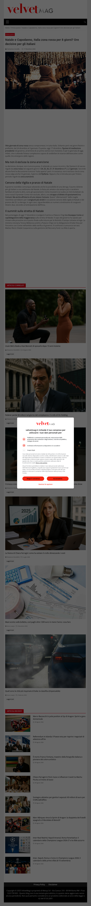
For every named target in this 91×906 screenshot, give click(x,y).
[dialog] (45, 453)
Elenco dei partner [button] (41, 463)
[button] (45, 450)
